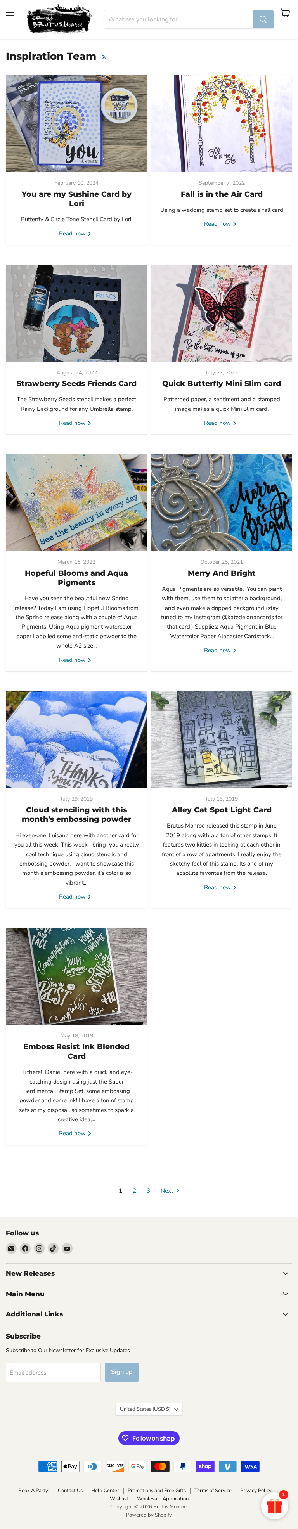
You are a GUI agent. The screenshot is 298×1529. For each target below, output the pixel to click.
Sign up (122, 1372)
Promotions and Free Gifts (157, 1490)
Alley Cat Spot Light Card (222, 809)
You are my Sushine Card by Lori (77, 199)
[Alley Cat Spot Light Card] (221, 739)
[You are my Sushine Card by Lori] (76, 123)
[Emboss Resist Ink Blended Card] (76, 976)
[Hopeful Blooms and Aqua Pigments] (76, 502)
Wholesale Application (163, 1498)
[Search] (263, 19)
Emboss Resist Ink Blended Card (76, 1051)
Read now (73, 233)
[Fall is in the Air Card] (221, 123)
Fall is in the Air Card (222, 194)
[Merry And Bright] (221, 502)
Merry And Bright (222, 573)
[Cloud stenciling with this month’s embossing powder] (76, 739)
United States (145, 1409)
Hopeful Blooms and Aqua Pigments (76, 578)
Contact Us (70, 1490)
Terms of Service (213, 1490)
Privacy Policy (256, 1490)
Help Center (105, 1490)
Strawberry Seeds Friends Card (77, 383)
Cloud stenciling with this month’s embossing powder (76, 814)
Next (168, 1191)
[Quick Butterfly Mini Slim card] (221, 313)
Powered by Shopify (149, 1515)
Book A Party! (33, 1490)
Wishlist (119, 1498)
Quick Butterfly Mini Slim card (221, 383)
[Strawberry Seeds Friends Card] (76, 313)
